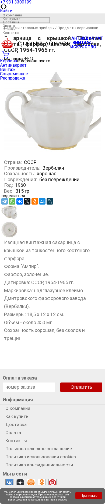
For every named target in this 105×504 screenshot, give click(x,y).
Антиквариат (13, 65)
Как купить (11, 19)
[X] (27, 201)
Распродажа (12, 78)
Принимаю (88, 496)
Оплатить (81, 387)
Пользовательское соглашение (38, 448)
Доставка (11, 22)
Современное (14, 73)
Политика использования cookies (40, 456)
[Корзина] (52, 54)
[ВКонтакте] (19, 201)
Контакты (11, 33)
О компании (12, 15)
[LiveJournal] (50, 201)
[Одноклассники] (35, 201)
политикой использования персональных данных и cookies (37, 498)
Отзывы (9, 29)
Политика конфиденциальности (39, 464)
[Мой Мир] (42, 201)
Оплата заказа (20, 378)
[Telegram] (4, 201)
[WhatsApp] (12, 201)
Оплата (9, 26)
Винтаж (8, 69)
